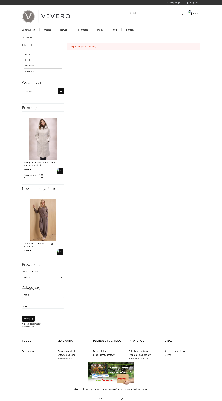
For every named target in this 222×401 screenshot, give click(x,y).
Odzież (28, 54)
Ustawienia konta (66, 354)
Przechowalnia (65, 358)
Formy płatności (101, 351)
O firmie (168, 354)
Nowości (29, 65)
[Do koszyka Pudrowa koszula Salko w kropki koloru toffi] (60, 171)
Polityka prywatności (139, 351)
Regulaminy (28, 351)
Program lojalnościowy (140, 354)
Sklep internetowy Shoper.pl (111, 399)
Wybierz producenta (31, 271)
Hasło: (25, 306)
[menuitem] (30, 29)
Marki (28, 60)
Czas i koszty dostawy (104, 354)
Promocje (30, 71)
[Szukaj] (181, 13)
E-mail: (25, 294)
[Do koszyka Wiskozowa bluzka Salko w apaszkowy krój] (60, 252)
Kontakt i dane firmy (174, 351)
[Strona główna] (46, 16)
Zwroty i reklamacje (138, 358)
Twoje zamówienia (67, 351)
